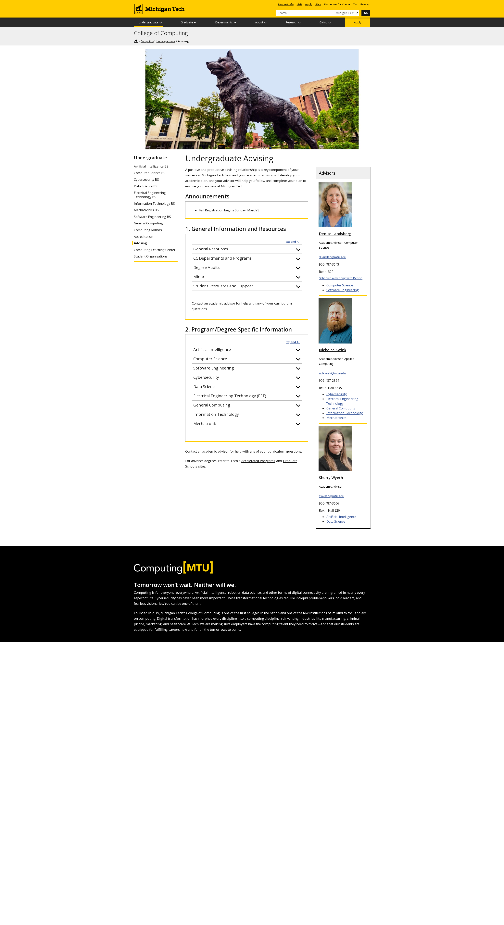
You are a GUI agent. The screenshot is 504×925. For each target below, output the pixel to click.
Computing (147, 41)
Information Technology (344, 413)
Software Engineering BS (152, 217)
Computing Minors (148, 230)
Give (318, 4)
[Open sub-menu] (349, 4)
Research (291, 22)
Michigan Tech (136, 41)
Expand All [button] (293, 241)
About (259, 22)
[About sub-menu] (265, 22)
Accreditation (143, 237)
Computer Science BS (149, 173)
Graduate (187, 22)
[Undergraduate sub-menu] (160, 22)
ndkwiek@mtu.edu (332, 373)
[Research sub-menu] (299, 22)
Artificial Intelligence (341, 517)
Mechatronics (336, 418)
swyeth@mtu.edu (331, 496)
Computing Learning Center (154, 250)
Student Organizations (150, 256)
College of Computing (161, 33)
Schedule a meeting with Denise (340, 278)
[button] (247, 249)
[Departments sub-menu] (235, 22)
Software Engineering (342, 290)
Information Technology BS (154, 204)
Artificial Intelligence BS (151, 166)
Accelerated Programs (258, 460)
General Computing (148, 223)
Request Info (286, 4)
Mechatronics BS (146, 210)
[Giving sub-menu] (329, 22)
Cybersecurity (336, 394)
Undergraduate (148, 22)
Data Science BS (145, 186)
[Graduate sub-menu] (195, 22)
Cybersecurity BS (146, 180)
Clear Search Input (330, 13)
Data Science (335, 521)
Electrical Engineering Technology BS (150, 195)
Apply (308, 4)
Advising (140, 243)
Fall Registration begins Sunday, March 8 (229, 210)
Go (366, 13)
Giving (323, 22)
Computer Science (339, 285)
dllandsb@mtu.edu (332, 257)
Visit (299, 4)
